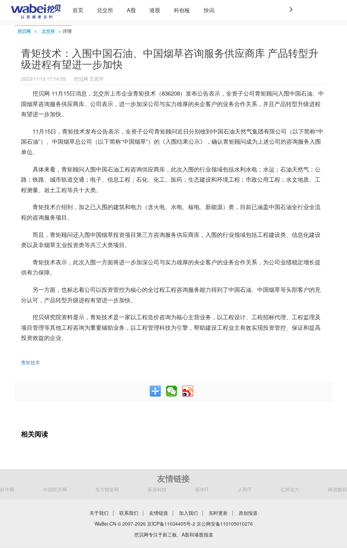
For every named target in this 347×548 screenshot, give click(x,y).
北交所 (105, 10)
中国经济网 (55, 489)
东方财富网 (107, 489)
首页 (78, 10)
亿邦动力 (289, 489)
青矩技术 (30, 362)
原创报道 (248, 512)
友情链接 (158, 512)
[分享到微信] (171, 391)
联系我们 (128, 512)
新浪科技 (157, 489)
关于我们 (98, 512)
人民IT (245, 489)
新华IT (202, 489)
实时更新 (218, 512)
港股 (154, 10)
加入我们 (188, 512)
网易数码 (337, 489)
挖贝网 (24, 31)
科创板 (182, 10)
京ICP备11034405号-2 (171, 523)
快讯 (209, 10)
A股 (131, 10)
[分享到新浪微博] (187, 391)
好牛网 (7, 489)
